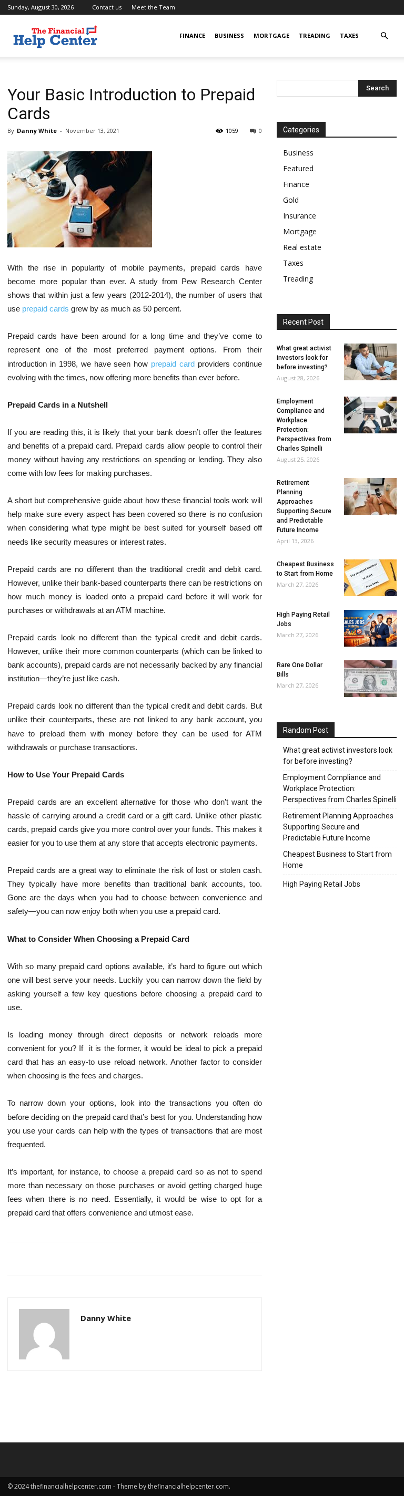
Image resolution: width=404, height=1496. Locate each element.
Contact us (107, 7)
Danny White (37, 130)
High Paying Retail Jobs (321, 884)
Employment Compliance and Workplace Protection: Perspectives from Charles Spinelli (340, 788)
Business (229, 35)
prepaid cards (45, 308)
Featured (298, 168)
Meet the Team (153, 7)
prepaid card (173, 363)
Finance (192, 35)
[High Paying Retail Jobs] (370, 628)
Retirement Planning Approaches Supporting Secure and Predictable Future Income (338, 827)
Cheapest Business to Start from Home (337, 859)
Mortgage (271, 35)
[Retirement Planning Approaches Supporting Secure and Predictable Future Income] (370, 496)
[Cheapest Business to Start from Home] (370, 577)
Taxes (349, 35)
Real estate (302, 247)
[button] (384, 36)
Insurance (299, 216)
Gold (291, 200)
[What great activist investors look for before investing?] (370, 362)
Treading (314, 35)
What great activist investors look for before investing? (304, 358)
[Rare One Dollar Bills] (370, 678)
